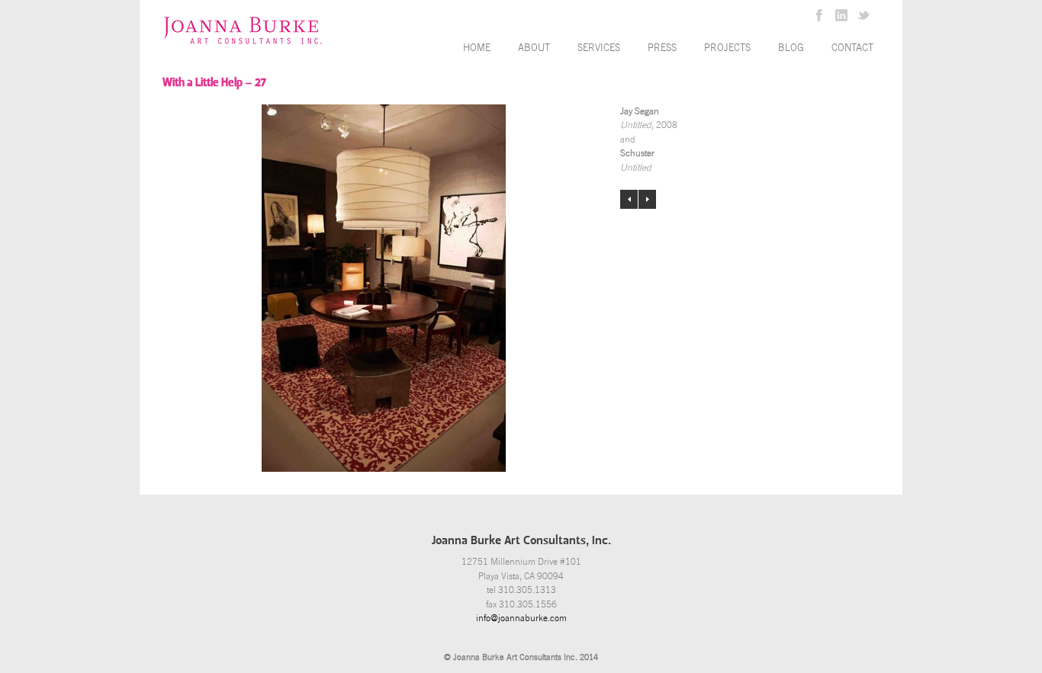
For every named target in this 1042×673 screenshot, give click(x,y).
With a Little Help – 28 (647, 199)
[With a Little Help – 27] (383, 288)
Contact (852, 47)
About (534, 47)
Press (662, 47)
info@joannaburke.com (521, 618)
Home (476, 47)
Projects (727, 47)
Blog (791, 47)
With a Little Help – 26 (629, 199)
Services (598, 47)
